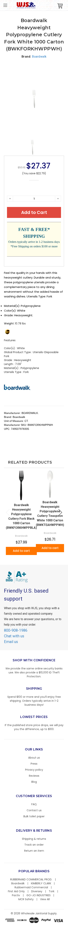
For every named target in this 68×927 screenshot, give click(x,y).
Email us (11, 641)
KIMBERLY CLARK (41, 883)
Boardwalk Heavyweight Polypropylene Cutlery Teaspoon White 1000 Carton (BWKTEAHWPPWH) (50, 513)
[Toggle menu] (5, 5)
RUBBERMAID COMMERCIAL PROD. (31, 879)
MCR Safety (26, 899)
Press (34, 764)
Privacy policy (34, 770)
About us (34, 758)
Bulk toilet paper (34, 816)
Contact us (34, 810)
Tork (51, 891)
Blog (34, 782)
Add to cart (21, 551)
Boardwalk (18, 883)
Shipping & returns (34, 839)
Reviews (34, 776)
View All (45, 899)
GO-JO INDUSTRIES (38, 895)
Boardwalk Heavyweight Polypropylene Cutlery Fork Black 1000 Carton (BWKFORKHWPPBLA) (21, 516)
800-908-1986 (15, 630)
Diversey (36, 891)
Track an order (34, 845)
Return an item (34, 851)
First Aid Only (16, 891)
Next (60, 512)
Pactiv (16, 895)
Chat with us (14, 636)
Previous (8, 512)
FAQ (34, 804)
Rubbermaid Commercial (31, 887)
